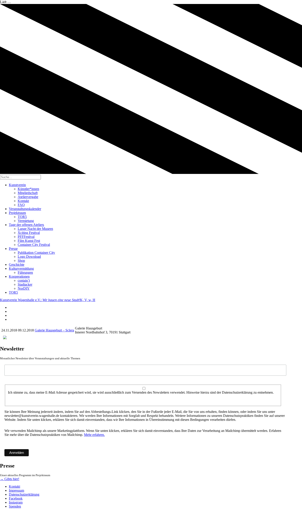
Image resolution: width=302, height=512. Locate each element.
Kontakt (23, 201)
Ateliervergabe (28, 197)
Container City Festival (34, 244)
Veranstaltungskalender (25, 209)
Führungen (25, 272)
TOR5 (22, 217)
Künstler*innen (28, 189)
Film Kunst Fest (29, 241)
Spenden (15, 506)
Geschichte (16, 264)
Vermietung (26, 221)
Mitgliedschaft (28, 193)
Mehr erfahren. (94, 435)
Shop (21, 260)
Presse (13, 248)
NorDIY (24, 288)
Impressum (16, 490)
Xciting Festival (29, 233)
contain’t (24, 280)
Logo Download (29, 256)
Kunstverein (17, 185)
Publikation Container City (36, 252)
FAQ (21, 205)
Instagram (16, 502)
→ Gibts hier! (9, 479)
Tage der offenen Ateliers (26, 225)
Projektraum (17, 213)
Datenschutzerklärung (24, 494)
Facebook (16, 498)
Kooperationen (19, 276)
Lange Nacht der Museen (35, 229)
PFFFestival (26, 237)
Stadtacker (25, 284)
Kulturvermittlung (21, 268)
